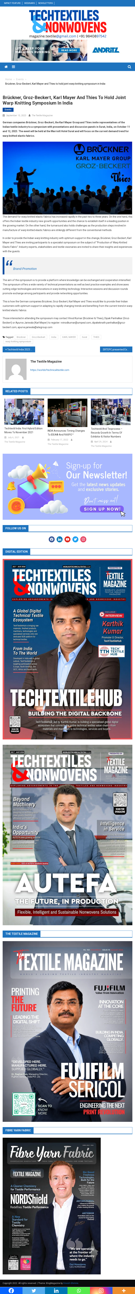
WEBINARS (29, 3)
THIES (96, 337)
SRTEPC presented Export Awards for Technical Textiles (118, 349)
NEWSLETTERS (45, 3)
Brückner (21, 337)
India (53, 337)
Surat (84, 337)
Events (8, 109)
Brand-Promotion (25, 269)
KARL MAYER (69, 337)
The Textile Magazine (42, 115)
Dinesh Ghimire (70, 1283)
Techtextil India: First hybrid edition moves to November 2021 (23, 430)
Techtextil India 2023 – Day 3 (21, 349)
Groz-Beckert (38, 337)
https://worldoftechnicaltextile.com (49, 370)
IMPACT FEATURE (12, 3)
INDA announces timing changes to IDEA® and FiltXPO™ (66, 432)
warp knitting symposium (18, 341)
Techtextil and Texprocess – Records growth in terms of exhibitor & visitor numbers (106, 432)
